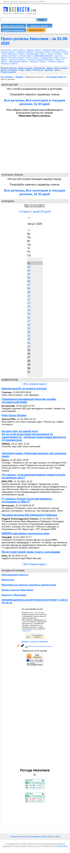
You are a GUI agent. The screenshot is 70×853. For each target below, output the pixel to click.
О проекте (14, 836)
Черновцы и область (9, 64)
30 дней (45, 211)
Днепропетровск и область (54, 50)
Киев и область (19, 50)
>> (28, 230)
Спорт (21, 70)
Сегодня (24, 211)
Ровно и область (33, 58)
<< (28, 217)
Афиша (50, 68)
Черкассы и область (38, 62)
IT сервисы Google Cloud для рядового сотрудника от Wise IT (27, 500)
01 (28, 263)
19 (28, 328)
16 (28, 317)
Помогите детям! (8, 72)
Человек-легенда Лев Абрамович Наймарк (29, 515)
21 (28, 335)
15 (28, 313)
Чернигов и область (56, 62)
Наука (28, 70)
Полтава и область (17, 58)
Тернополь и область (18, 60)
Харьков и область (34, 50)
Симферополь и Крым (50, 58)
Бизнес (4, 70)
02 (28, 266)
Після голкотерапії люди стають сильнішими (31, 552)
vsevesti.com (61, 846)
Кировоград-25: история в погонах (24, 388)
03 (28, 270)
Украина (19, 77)
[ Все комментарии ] (35, 384)
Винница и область (44, 52)
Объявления (39, 68)
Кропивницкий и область (36, 54)
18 (28, 324)
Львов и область (27, 56)
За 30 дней (42, 104)
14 (28, 310)
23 (28, 343)
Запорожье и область (26, 52)
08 (28, 288)
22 (28, 339)
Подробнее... (27, 631)
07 (28, 284)
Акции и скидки (25, 68)
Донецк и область (8, 52)
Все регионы (6, 50)
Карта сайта (54, 836)
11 (28, 299)
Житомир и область (61, 52)
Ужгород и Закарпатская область (41, 60)
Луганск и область (55, 54)
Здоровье (48, 70)
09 (28, 292)
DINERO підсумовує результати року (25, 533)
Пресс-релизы (61, 68)
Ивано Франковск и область (13, 54)
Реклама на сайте (39, 836)
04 (28, 274)
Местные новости (9, 68)
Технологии (37, 70)
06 (28, 281)
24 (28, 346)
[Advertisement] (30, 144)
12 (28, 303)
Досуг (57, 70)
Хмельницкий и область (19, 62)
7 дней (35, 211)
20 (28, 332)
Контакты (25, 836)
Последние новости (56, 77)
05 (28, 277)
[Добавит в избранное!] (18, 646)
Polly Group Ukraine (14, 415)
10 (28, 295)
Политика (13, 70)
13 (28, 306)
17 (28, 321)
